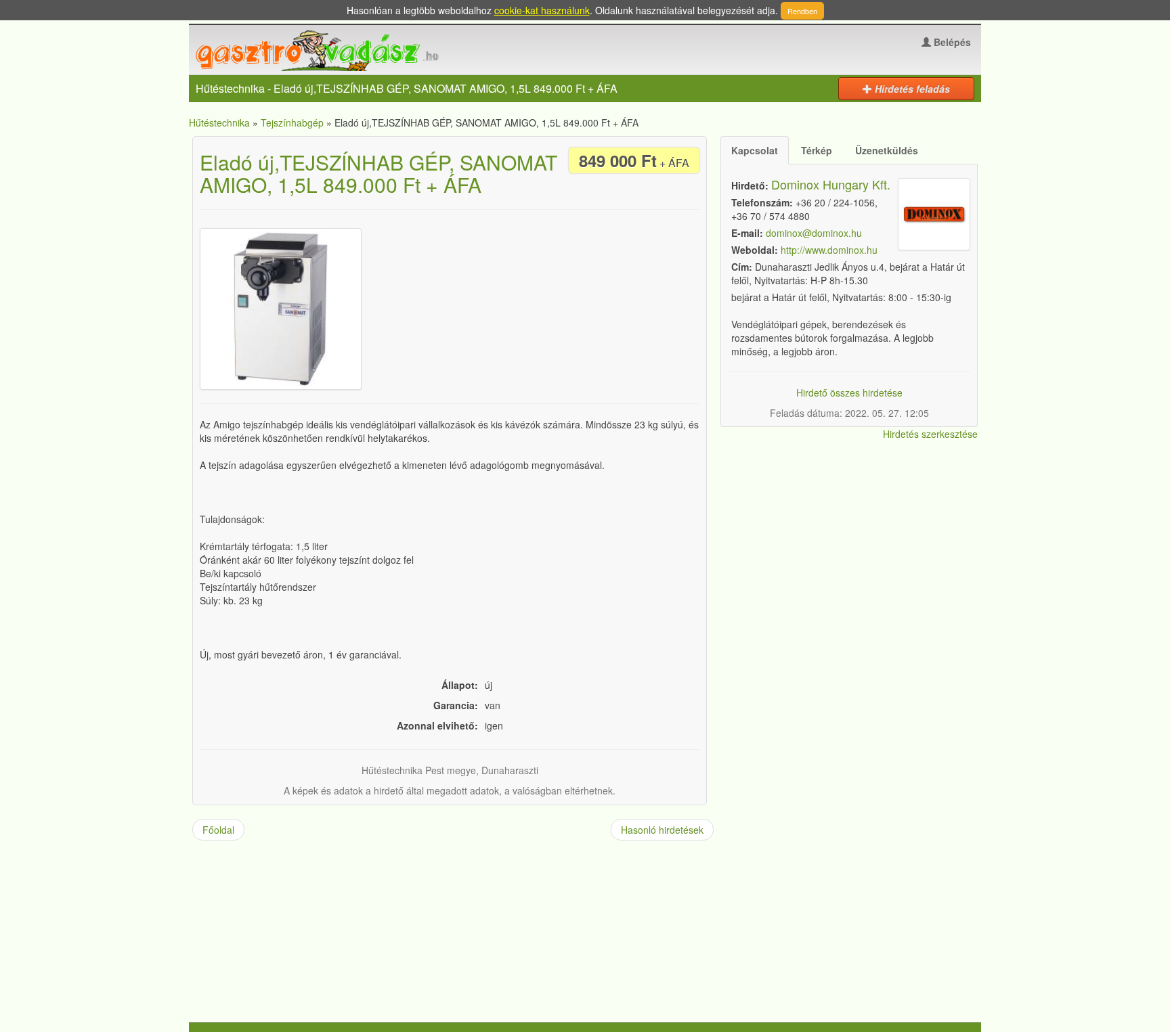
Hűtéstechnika (219, 122)
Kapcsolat (754, 150)
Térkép (816, 150)
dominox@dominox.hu (814, 233)
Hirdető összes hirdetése (849, 392)
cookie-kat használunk (542, 10)
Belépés (951, 42)
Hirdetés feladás (911, 88)
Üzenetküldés (886, 150)
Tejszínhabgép (292, 122)
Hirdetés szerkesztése (930, 434)
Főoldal (218, 829)
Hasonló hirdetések (662, 829)
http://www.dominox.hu (829, 249)
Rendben (802, 10)
